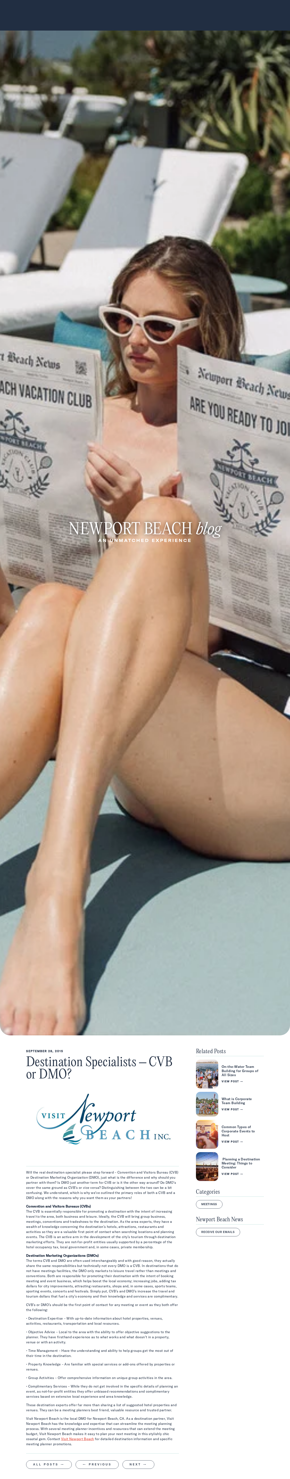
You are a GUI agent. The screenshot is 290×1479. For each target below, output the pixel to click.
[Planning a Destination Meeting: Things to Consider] (230, 1166)
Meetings (209, 1204)
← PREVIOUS (97, 1464)
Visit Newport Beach (77, 1439)
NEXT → (138, 1464)
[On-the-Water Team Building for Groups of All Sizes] (230, 1074)
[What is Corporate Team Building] (230, 1104)
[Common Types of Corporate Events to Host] (230, 1134)
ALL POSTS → (49, 1464)
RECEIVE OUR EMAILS (218, 1232)
